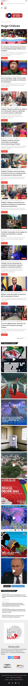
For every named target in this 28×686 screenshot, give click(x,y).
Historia (11, 679)
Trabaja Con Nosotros (18, 679)
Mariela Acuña (5, 76)
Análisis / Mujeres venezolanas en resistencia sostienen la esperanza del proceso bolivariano (13, 204)
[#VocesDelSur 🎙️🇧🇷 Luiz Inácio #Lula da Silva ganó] (14, 412)
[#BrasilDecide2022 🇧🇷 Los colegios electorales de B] (14, 439)
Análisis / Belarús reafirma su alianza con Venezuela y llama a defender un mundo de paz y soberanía (14, 111)
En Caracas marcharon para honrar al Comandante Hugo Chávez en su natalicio (13, 49)
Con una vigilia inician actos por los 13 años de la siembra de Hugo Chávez (13, 325)
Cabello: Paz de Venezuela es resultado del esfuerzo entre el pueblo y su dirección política (11, 265)
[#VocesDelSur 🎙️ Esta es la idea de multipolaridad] (14, 571)
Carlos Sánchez (5, 261)
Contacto (7, 679)
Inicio (3, 21)
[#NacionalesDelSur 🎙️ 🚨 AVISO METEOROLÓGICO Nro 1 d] (14, 518)
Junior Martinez (5, 107)
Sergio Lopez (4, 138)
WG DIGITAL (19, 677)
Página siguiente (20, 338)
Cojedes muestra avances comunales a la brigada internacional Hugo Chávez (10, 142)
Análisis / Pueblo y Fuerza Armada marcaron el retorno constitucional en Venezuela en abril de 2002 (13, 173)
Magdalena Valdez (5, 45)
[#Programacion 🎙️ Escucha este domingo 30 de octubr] (14, 491)
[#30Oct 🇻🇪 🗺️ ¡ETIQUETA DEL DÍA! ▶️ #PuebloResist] (14, 465)
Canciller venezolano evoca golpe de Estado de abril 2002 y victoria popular (14, 234)
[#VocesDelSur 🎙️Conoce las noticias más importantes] (14, 359)
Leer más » (4, 58)
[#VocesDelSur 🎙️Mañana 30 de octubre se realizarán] (14, 544)
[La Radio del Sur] (5, 8)
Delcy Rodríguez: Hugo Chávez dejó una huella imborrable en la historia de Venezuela (13, 80)
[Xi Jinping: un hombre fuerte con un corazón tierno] (14, 386)
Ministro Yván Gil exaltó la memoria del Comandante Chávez (13, 295)
